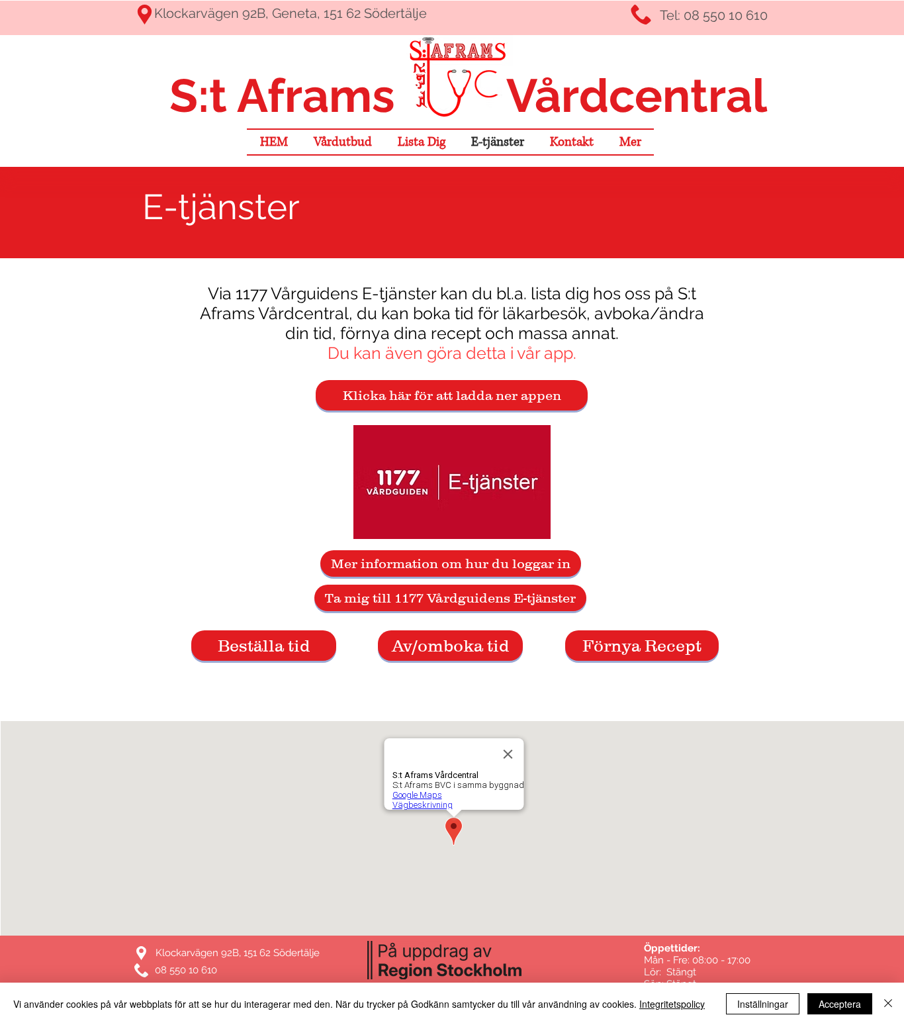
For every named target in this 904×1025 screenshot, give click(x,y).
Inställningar (762, 1003)
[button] (630, 142)
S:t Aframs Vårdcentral (462, 95)
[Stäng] (888, 1003)
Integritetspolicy (672, 1003)
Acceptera (840, 1003)
